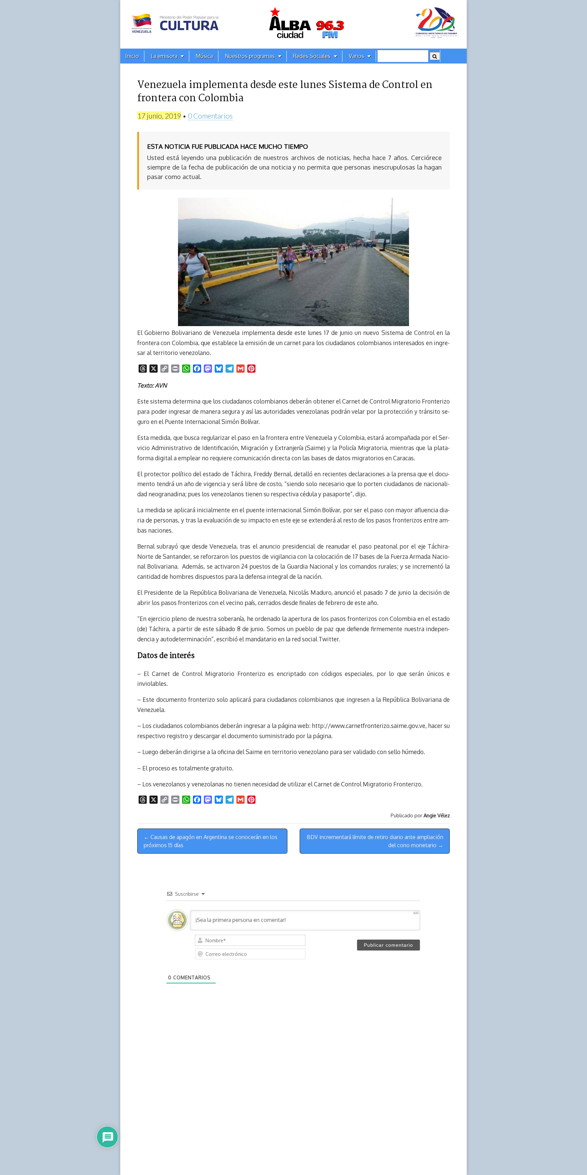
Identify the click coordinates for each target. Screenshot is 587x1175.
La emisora (164, 56)
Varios (356, 56)
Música (204, 56)
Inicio (132, 56)
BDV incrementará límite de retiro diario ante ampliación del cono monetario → (375, 841)
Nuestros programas (250, 56)
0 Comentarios (210, 115)
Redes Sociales (312, 56)
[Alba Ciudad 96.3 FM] (293, 24)
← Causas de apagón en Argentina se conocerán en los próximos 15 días (211, 841)
